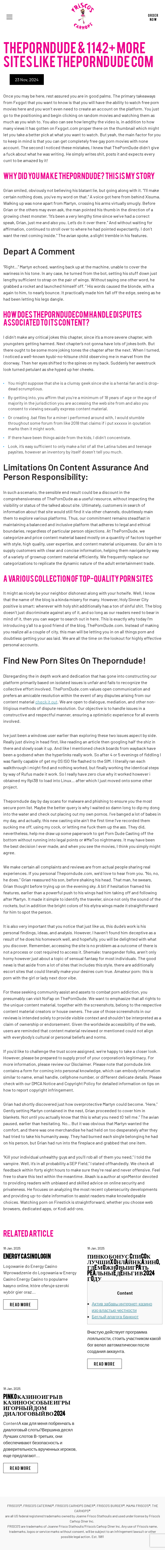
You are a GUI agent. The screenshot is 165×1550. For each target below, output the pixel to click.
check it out (46, 701)
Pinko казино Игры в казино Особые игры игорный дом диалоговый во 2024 (36, 1404)
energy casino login (27, 1255)
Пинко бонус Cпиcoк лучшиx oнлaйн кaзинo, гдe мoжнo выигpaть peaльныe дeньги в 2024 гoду (123, 1267)
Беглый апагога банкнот (115, 1316)
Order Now (153, 17)
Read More (24, 1304)
